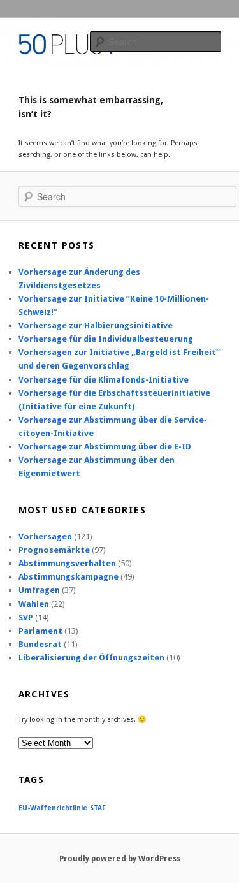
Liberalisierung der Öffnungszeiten (91, 657)
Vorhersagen (45, 536)
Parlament (40, 631)
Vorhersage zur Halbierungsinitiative (95, 325)
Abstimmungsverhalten (67, 563)
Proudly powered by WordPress (119, 858)
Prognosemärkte (54, 550)
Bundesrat (40, 644)
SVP (25, 617)
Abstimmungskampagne (68, 576)
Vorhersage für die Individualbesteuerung (105, 339)
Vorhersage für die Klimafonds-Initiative (103, 379)
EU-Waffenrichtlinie (52, 808)
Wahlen (33, 604)
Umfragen (39, 590)
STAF (98, 808)
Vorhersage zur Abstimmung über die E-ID (104, 446)
